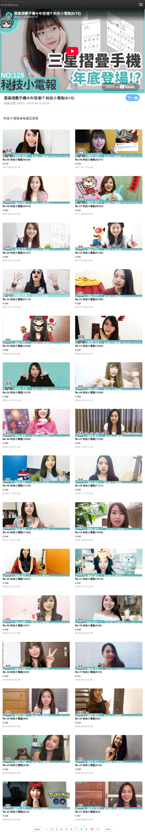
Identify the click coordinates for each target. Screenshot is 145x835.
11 (98, 829)
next (108, 829)
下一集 (132, 97)
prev (37, 829)
